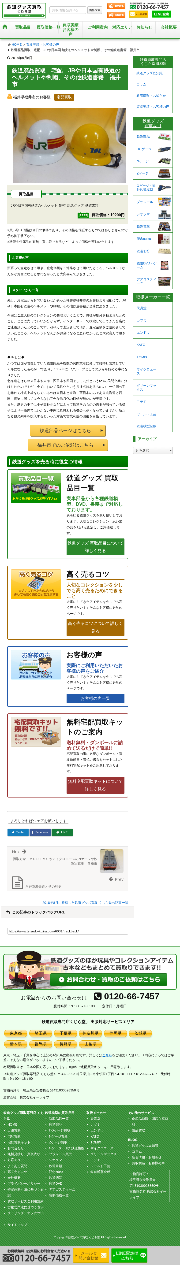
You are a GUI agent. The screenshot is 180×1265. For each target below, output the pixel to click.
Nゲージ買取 (58, 1136)
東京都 (16, 1033)
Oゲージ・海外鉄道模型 (146, 188)
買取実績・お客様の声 (42, 44)
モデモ (141, 402)
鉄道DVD (55, 1183)
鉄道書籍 (143, 226)
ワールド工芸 (146, 414)
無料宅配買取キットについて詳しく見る (95, 785)
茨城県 (140, 1033)
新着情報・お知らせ (151, 95)
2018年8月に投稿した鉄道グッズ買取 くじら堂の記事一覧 (85, 903)
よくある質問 (17, 1166)
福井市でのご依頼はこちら (65, 445)
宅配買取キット (19, 1142)
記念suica (144, 239)
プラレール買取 (60, 1154)
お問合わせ (16, 1148)
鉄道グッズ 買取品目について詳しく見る (96, 547)
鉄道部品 (143, 136)
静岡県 (115, 1033)
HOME (17, 44)
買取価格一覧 (59, 1195)
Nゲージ (143, 161)
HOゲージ (144, 149)
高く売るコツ (17, 1172)
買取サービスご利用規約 (26, 1201)
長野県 (65, 1044)
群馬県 (41, 1044)
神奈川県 (90, 1033)
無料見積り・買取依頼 (24, 1154)
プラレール (145, 202)
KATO (141, 345)
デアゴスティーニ (146, 281)
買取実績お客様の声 (71, 30)
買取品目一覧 (59, 1118)
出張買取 (14, 1130)
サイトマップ (17, 1225)
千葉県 (65, 1033)
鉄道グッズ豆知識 (149, 73)
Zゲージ (143, 173)
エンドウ (143, 332)
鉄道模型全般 (146, 426)
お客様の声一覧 (95, 698)
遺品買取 (138, 1130)
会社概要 (169, 27)
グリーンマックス (146, 387)
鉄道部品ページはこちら (65, 430)
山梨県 (91, 1044)
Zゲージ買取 (58, 1142)
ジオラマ (143, 214)
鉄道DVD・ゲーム (147, 265)
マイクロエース (146, 371)
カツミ (141, 320)
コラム (141, 84)
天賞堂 (141, 308)
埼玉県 (41, 1033)
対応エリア (121, 27)
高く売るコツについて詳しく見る (95, 627)
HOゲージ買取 (59, 1130)
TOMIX (142, 357)
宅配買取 (14, 1136)
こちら (107, 1055)
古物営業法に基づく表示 (26, 1207)
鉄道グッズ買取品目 (153, 123)
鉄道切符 (143, 251)
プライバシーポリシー (24, 1183)
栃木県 (16, 1044)
